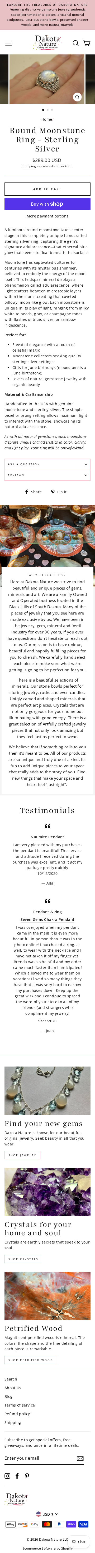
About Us (12, 1387)
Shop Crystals (23, 1259)
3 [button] (52, 110)
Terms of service (19, 1405)
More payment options (48, 216)
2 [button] (48, 110)
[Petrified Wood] (47, 1296)
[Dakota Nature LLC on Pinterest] (27, 1476)
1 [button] (43, 110)
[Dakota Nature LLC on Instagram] (7, 1476)
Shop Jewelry (22, 1155)
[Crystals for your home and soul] (47, 1192)
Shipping (29, 166)
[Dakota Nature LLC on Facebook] (17, 1476)
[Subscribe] (80, 1458)
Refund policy (17, 1413)
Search (10, 1379)
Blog (8, 1396)
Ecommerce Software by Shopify (47, 1548)
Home (46, 119)
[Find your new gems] (47, 1091)
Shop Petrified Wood (30, 1360)
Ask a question (24, 464)
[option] (47, 15)
